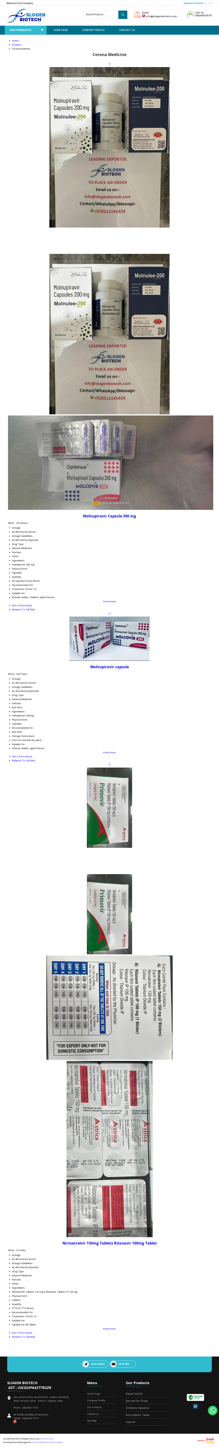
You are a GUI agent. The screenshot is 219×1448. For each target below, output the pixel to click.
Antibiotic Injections (138, 1408)
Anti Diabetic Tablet (138, 1415)
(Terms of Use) (47, 1438)
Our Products (20, 30)
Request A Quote (194, 3)
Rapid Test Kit (134, 1394)
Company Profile (93, 30)
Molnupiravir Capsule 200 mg (109, 516)
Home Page (61, 30)
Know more (109, 601)
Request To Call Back (23, 609)
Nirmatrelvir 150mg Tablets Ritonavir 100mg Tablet (109, 1243)
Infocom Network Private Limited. (47, 1442)
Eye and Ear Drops (137, 1401)
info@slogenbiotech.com (161, 16)
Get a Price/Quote (22, 605)
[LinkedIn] (195, 1408)
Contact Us (127, 30)
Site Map (92, 1420)
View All (130, 1422)
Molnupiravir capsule (109, 666)
